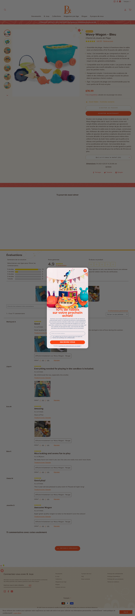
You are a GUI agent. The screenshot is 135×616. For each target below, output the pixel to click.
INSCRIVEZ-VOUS (67, 342)
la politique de (61, 346)
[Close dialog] (85, 270)
